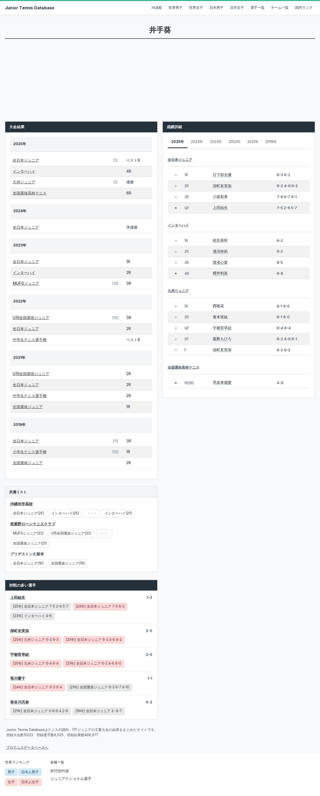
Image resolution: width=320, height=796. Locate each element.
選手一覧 (257, 8)
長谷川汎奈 (19, 702)
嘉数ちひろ (222, 338)
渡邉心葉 (220, 262)
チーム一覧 (279, 8)
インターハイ (24, 171)
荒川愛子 (17, 678)
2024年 (197, 142)
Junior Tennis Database (29, 7)
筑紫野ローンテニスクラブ (32, 523)
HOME (157, 8)
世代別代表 (59, 770)
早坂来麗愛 (222, 382)
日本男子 (217, 8)
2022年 (234, 142)
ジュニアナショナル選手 (71, 778)
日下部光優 (222, 174)
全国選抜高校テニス (29, 193)
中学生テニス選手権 (29, 339)
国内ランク (303, 8)
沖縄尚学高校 (21, 503)
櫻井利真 (220, 273)
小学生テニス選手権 (29, 451)
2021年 (253, 142)
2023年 (216, 142)
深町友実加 (19, 630)
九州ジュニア (24, 182)
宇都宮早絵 (19, 654)
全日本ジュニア (26, 160)
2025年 (177, 142)
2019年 (271, 142)
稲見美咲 (220, 240)
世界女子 (196, 8)
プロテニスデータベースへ (27, 747)
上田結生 (17, 597)
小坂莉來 (220, 196)
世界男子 (175, 8)
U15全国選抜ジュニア (31, 317)
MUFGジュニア (26, 283)
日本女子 (237, 8)
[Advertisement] (160, 76)
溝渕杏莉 (220, 251)
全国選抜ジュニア (28, 406)
